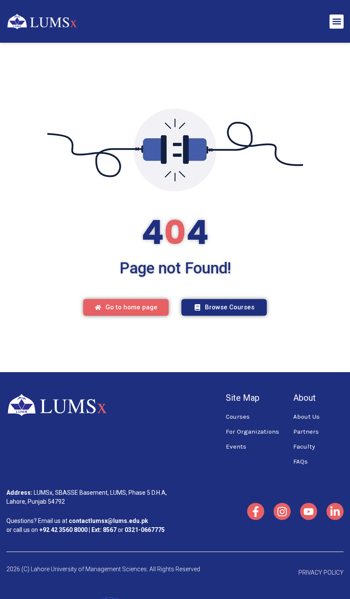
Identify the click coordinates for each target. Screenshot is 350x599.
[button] (337, 22)
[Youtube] (308, 511)
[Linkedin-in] (335, 511)
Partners (306, 431)
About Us (306, 416)
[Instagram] (282, 511)
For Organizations (252, 431)
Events (236, 446)
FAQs (300, 461)
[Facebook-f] (255, 511)
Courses (238, 416)
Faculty (304, 446)
